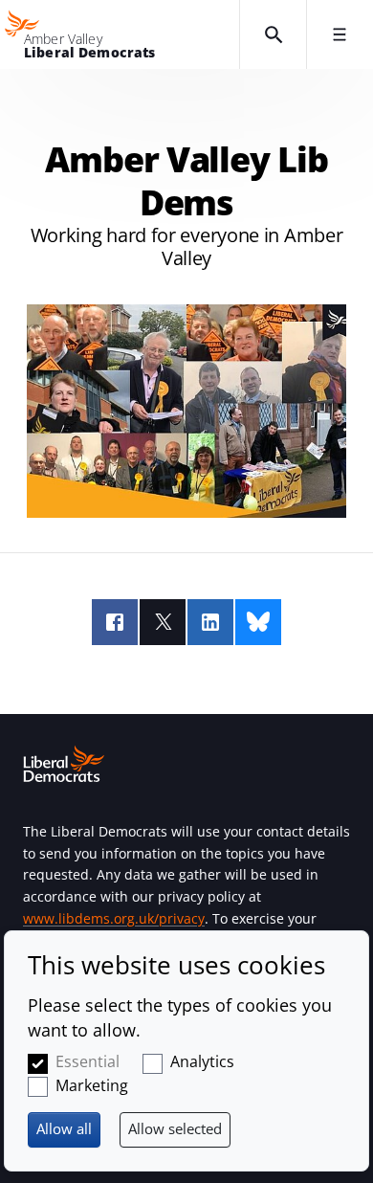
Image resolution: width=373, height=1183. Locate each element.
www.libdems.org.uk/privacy (114, 918)
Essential (87, 1061)
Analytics (202, 1061)
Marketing (91, 1085)
